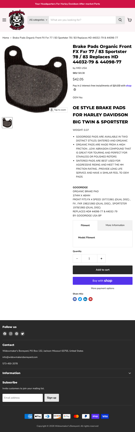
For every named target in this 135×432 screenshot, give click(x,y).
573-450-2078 (10, 363)
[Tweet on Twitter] (80, 299)
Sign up (51, 398)
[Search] (120, 20)
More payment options (102, 288)
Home (5, 37)
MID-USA (81, 68)
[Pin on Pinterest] (91, 299)
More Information (115, 225)
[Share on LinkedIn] (85, 299)
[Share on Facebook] (75, 299)
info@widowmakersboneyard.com (20, 357)
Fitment (85, 225)
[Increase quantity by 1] (101, 258)
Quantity (77, 251)
